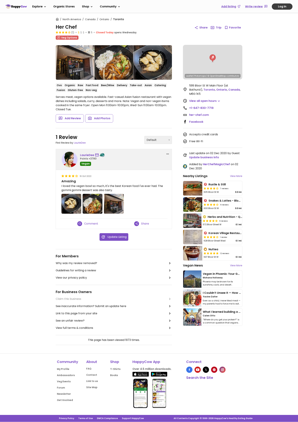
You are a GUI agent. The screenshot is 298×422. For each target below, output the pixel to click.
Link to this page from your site (76, 313)
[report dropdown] (168, 154)
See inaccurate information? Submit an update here (91, 306)
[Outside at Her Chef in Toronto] (75, 63)
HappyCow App (146, 361)
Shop (85, 6)
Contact (91, 375)
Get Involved (65, 400)
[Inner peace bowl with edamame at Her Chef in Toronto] (114, 62)
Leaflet (189, 75)
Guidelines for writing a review (76, 270)
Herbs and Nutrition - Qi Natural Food (234, 217)
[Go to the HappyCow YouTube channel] (198, 370)
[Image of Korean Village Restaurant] (192, 237)
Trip (218, 28)
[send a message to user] (98, 155)
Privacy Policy (66, 418)
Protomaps (200, 75)
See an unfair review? (70, 321)
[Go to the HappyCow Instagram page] (222, 370)
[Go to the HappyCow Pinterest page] (214, 370)
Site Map (91, 387)
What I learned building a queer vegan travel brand (239, 312)
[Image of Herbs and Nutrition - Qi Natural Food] (192, 221)
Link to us (92, 381)
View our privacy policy (71, 278)
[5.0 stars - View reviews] (211, 253)
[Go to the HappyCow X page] (206, 370)
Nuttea (213, 249)
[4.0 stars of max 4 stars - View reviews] (63, 32)
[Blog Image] (192, 279)
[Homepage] (16, 6)
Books (114, 375)
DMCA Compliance (107, 418)
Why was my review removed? (76, 263)
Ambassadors (66, 375)
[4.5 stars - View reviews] (210, 220)
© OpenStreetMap (216, 75)
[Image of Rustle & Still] (192, 188)
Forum (61, 387)
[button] (213, 58)
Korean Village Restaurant (227, 233)
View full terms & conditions (74, 328)
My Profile (63, 369)
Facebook (196, 122)
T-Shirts (115, 369)
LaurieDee (80, 142)
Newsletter (64, 394)
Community (108, 6)
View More (236, 176)
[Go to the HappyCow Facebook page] (189, 370)
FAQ (88, 368)
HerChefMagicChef (216, 164)
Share (203, 28)
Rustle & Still (217, 184)
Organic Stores (64, 6)
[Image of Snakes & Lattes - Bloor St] (192, 204)
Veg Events (64, 381)
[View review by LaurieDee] (69, 159)
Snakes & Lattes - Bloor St (226, 201)
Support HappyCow (133, 418)
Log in (282, 6)
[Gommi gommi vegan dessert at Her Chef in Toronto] (152, 62)
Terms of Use (85, 418)
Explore (37, 6)
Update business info (204, 157)
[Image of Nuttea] (192, 253)
